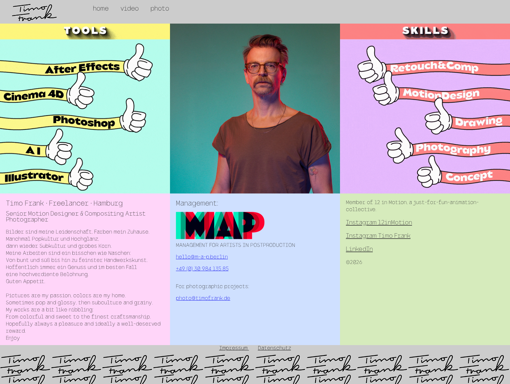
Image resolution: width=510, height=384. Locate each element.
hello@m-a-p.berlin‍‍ (202, 257)
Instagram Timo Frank (378, 236)
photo (160, 9)
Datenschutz (274, 348)
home (101, 9)
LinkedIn (359, 249)
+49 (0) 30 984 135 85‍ (202, 269)
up (8, 360)
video (129, 9)
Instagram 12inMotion (379, 223)
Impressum (234, 348)
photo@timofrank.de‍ (203, 298)
